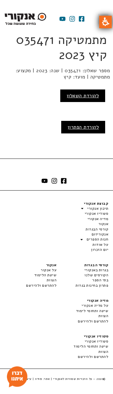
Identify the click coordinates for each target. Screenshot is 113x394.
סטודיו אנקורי (96, 213)
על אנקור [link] (48, 270)
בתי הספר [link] (100, 280)
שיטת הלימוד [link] (45, 275)
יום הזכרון (99, 249)
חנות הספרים (97, 239)
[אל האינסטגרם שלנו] (72, 19)
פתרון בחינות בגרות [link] (92, 285)
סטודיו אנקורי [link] (96, 341)
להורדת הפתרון (83, 127)
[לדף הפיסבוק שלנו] (81, 19)
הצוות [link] (51, 280)
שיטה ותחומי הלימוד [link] (90, 346)
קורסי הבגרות (97, 229)
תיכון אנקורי (97, 208)
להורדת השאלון (83, 95)
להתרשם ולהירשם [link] (41, 285)
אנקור (103, 224)
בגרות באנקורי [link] (96, 270)
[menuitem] (82, 270)
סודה (38, 379)
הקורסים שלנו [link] (96, 275)
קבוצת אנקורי (96, 203)
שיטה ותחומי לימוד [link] (92, 311)
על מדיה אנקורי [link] (95, 305)
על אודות (100, 244)
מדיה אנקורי (98, 219)
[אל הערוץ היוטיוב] (62, 19)
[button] (105, 22)
